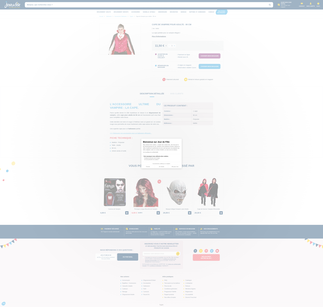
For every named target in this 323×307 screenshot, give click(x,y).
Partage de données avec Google (152, 158)
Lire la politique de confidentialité (150, 152)
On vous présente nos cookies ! (151, 159)
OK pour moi (175, 166)
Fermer (148, 166)
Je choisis (161, 166)
